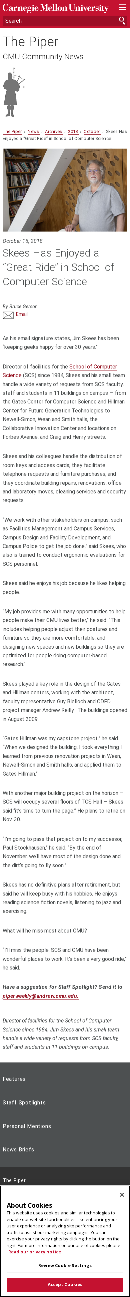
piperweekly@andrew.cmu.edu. (41, 996)
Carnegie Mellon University (56, 8)
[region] (65, 1241)
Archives (54, 131)
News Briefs (18, 1149)
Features (14, 1079)
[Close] (122, 1194)
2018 (73, 131)
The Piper (31, 42)
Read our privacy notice (34, 1252)
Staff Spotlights (24, 1102)
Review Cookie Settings (65, 1265)
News (34, 131)
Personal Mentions (27, 1126)
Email (22, 314)
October (92, 131)
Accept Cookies (65, 1284)
